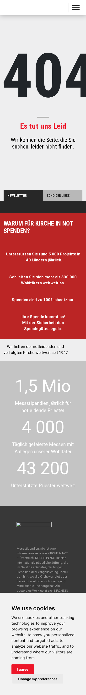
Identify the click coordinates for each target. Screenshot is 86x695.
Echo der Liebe (58, 196)
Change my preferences (37, 679)
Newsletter (17, 196)
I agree (22, 669)
